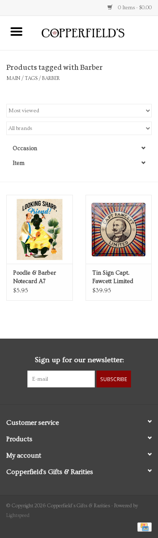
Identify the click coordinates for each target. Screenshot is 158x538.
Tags (31, 78)
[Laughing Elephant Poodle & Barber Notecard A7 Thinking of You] (39, 229)
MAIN (13, 78)
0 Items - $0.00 (134, 8)
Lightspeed (17, 515)
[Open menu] (16, 31)
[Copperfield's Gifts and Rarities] (95, 32)
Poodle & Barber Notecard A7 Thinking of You (34, 278)
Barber (51, 78)
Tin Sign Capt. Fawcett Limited (112, 277)
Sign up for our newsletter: (79, 359)
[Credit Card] (143, 526)
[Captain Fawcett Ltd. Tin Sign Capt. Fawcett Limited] (119, 229)
